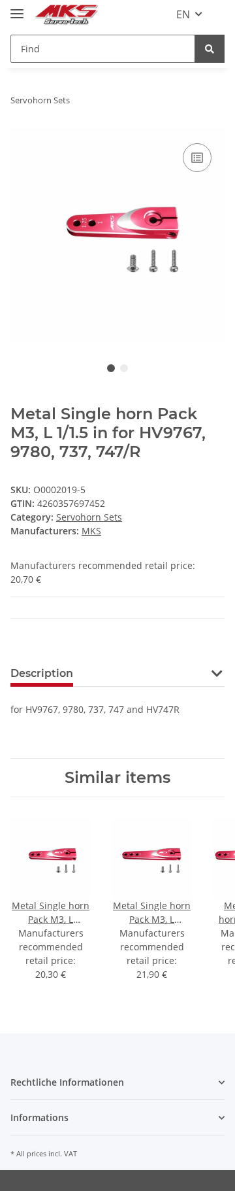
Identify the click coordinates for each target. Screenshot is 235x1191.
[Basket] (217, 14)
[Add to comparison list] (197, 157)
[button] (216, 681)
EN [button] (183, 14)
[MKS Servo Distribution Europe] (66, 14)
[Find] (210, 49)
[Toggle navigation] (17, 8)
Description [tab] (41, 673)
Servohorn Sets (89, 517)
